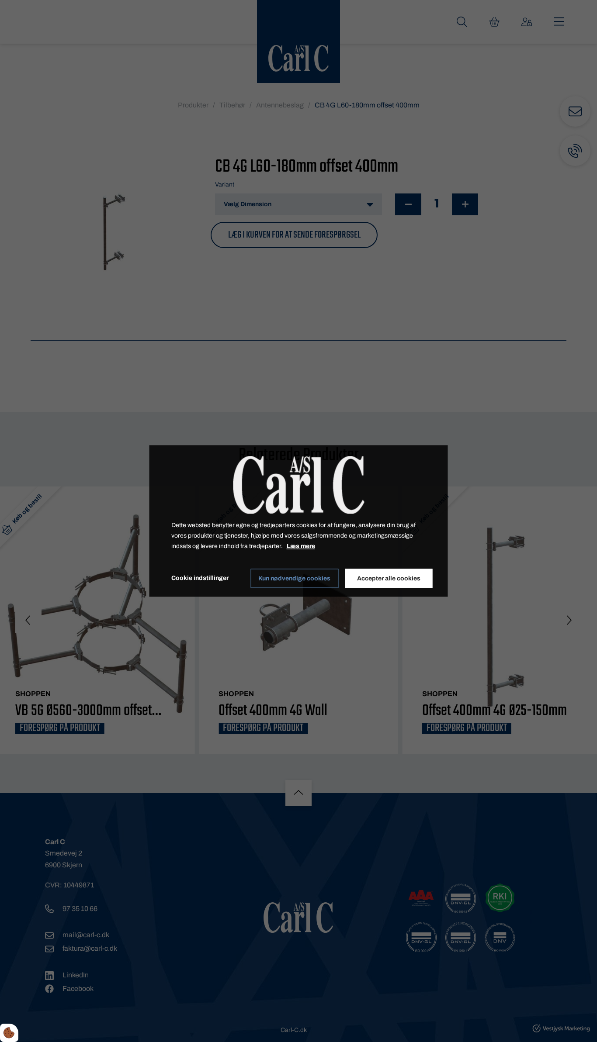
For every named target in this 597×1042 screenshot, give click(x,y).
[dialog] (298, 521)
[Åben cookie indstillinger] (9, 1033)
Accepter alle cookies (388, 578)
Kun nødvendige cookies (294, 578)
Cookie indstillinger (200, 578)
